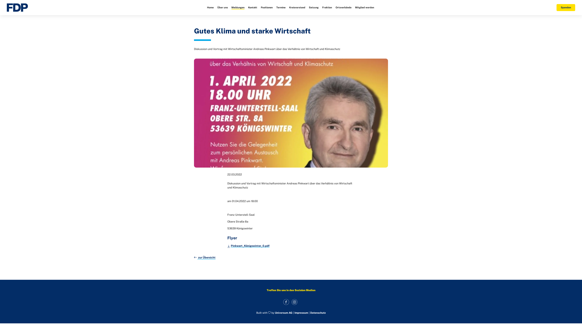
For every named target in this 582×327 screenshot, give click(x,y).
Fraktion (327, 7)
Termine (281, 7)
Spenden (566, 7)
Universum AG (283, 312)
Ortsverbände (343, 7)
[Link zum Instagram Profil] (294, 302)
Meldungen (237, 7)
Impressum (301, 312)
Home (210, 7)
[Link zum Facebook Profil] (286, 302)
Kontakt (252, 7)
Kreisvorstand (297, 7)
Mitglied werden (364, 7)
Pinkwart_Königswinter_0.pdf (250, 245)
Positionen (267, 7)
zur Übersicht (206, 257)
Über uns (222, 7)
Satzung (314, 7)
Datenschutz (318, 312)
